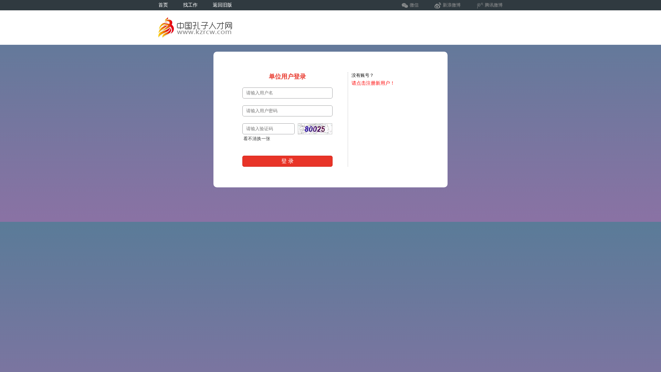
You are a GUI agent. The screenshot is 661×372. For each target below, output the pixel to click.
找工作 (190, 5)
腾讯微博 (494, 5)
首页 (163, 5)
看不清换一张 (256, 138)
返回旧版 (222, 5)
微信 (414, 5)
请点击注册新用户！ (373, 83)
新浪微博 (452, 5)
